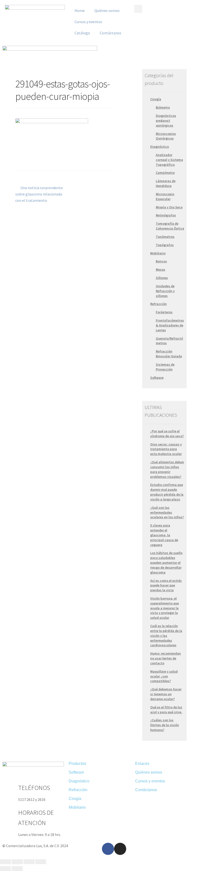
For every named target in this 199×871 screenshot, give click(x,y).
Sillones (162, 278)
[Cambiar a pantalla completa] (29, 861)
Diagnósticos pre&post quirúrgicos (166, 120)
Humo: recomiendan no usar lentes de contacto (165, 658)
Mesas (160, 269)
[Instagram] (120, 849)
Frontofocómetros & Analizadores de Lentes (170, 325)
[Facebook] (108, 849)
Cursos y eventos (88, 21)
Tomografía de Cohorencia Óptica (170, 226)
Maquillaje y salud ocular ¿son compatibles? (164, 676)
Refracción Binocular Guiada (169, 353)
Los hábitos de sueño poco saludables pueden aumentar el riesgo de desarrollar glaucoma (166, 562)
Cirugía (155, 99)
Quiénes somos (107, 10)
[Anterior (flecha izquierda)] (5, 868)
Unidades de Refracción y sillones (165, 291)
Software (157, 377)
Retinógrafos (166, 215)
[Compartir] (17, 861)
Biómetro (163, 107)
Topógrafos (165, 245)
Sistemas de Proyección (165, 366)
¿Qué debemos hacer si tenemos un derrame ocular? (166, 694)
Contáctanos (110, 32)
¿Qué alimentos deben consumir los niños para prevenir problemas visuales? (167, 469)
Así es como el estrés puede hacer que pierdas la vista (166, 585)
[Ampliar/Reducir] (40, 861)
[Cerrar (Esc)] (5, 861)
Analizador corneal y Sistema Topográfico (169, 160)
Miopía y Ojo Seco (169, 207)
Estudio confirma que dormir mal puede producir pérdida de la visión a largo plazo (166, 491)
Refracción (158, 304)
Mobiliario (158, 253)
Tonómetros (165, 236)
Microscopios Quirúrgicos (166, 136)
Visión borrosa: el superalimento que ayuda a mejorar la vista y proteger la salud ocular (164, 608)
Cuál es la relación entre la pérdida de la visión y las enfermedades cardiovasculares (166, 635)
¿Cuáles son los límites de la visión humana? (164, 725)
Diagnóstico (159, 146)
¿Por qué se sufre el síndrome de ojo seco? (167, 433)
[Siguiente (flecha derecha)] (17, 868)
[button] (138, 9)
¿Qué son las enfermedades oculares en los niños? (167, 512)
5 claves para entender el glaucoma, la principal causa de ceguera (164, 535)
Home (80, 10)
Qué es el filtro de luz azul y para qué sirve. (166, 709)
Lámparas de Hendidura (165, 183)
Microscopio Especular (165, 196)
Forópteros (164, 312)
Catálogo (82, 32)
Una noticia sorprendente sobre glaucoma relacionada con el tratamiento (39, 194)
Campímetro (165, 172)
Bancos (161, 261)
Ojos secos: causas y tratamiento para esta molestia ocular (166, 449)
